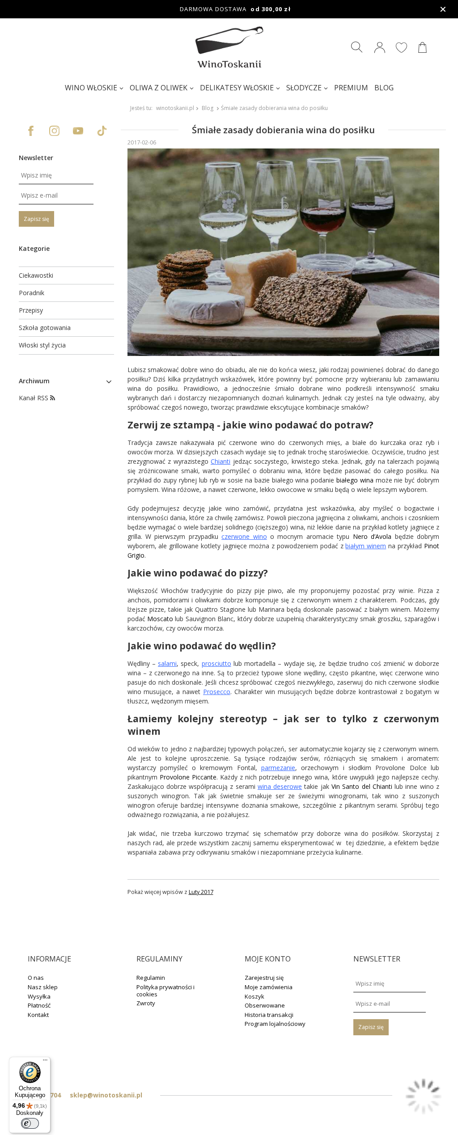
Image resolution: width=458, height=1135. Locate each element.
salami (167, 663)
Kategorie (34, 248)
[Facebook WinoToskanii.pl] (30, 131)
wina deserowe (280, 786)
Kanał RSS (34, 398)
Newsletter (36, 157)
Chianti (220, 461)
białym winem (365, 546)
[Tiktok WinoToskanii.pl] (102, 131)
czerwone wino (244, 536)
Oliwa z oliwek (158, 88)
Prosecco (216, 691)
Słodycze (304, 88)
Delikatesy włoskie (237, 88)
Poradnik (31, 293)
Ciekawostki (36, 275)
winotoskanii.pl (175, 108)
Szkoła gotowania (45, 328)
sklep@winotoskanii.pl (106, 1095)
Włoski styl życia (42, 345)
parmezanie (278, 767)
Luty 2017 (201, 892)
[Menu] (45, 1062)
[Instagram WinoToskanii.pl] (54, 131)
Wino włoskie (91, 88)
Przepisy (31, 310)
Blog (384, 88)
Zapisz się (36, 219)
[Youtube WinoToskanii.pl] (78, 131)
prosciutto (216, 663)
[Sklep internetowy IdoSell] (423, 1097)
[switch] (30, 1123)
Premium (351, 88)
